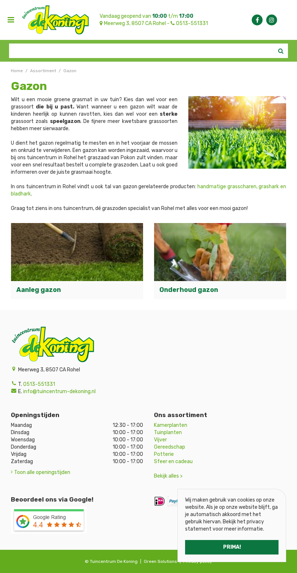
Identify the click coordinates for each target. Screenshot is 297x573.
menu (10, 20)
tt (271, 20)
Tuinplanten (168, 432)
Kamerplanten (170, 425)
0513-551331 (192, 23)
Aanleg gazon (38, 290)
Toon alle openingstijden (42, 472)
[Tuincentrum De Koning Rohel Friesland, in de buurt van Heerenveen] (55, 19)
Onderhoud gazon (188, 290)
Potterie (164, 454)
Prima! (232, 547)
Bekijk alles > (168, 476)
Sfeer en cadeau (173, 461)
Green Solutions (160, 561)
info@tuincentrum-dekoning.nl (59, 391)
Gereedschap (169, 447)
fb (257, 20)
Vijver (160, 440)
